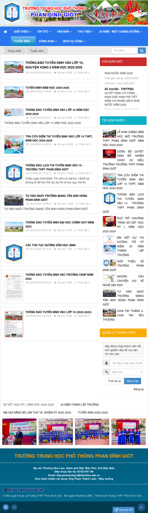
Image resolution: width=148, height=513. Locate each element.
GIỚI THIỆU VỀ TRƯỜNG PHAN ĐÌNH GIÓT (123, 265)
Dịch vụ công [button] (73, 41)
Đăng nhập (133, 381)
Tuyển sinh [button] (22, 41)
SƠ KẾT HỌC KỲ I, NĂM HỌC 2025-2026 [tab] (28, 404)
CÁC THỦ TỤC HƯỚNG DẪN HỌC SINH (50, 245)
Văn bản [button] (63, 31)
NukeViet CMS (84, 495)
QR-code (12, 489)
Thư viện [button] (84, 31)
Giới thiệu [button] (21, 31)
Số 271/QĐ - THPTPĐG (119, 107)
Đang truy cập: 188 (33, 489)
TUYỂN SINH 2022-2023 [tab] (93, 412)
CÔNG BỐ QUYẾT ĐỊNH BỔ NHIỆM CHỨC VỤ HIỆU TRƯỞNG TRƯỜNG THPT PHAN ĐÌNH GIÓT (123, 160)
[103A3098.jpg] (19, 431)
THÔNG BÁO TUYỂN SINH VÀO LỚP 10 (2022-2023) (58, 312)
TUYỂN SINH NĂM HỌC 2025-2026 (47, 87)
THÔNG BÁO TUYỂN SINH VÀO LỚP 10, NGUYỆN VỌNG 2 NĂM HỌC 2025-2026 (54, 64)
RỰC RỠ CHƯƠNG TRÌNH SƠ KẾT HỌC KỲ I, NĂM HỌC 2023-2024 (123, 224)
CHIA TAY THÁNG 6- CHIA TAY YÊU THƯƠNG (123, 315)
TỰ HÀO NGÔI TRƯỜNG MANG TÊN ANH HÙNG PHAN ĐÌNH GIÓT (123, 298)
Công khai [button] (47, 41)
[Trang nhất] (6, 31)
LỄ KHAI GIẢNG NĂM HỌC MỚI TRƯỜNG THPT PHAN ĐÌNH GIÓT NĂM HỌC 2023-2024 (123, 138)
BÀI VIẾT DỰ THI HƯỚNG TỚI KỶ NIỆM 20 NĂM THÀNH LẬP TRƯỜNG (130, 246)
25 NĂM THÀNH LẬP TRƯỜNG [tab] (80, 404)
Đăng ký (139, 389)
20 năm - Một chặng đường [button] (119, 31)
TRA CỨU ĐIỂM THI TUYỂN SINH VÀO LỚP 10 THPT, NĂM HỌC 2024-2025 (123, 181)
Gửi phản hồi (125, 509)
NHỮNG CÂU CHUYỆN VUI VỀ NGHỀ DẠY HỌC (123, 280)
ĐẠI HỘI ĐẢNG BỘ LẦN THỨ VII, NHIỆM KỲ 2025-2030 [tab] (37, 412)
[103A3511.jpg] (56, 431)
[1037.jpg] (128, 431)
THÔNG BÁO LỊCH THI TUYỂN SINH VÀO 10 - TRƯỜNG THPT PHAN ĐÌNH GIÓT (54, 167)
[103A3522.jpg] (92, 431)
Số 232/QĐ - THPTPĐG (119, 74)
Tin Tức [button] (43, 31)
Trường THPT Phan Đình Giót (45, 495)
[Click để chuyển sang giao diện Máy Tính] (14, 507)
